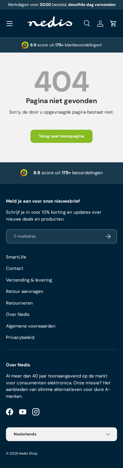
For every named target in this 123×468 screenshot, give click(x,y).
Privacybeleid (20, 337)
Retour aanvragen (24, 291)
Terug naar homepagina (61, 136)
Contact (14, 268)
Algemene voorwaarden (31, 326)
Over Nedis (18, 314)
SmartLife (16, 257)
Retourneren (19, 303)
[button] (113, 23)
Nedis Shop (28, 453)
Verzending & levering (29, 280)
